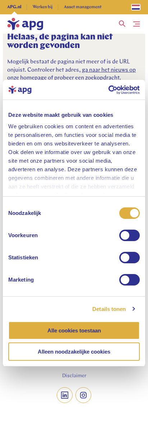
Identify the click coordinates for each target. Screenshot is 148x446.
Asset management (83, 7)
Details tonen (109, 309)
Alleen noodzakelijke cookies (74, 352)
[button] (122, 24)
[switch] (129, 235)
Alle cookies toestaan (74, 330)
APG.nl (14, 7)
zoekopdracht (102, 78)
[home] (25, 24)
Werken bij (42, 7)
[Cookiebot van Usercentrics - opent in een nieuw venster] (108, 90)
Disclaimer (74, 376)
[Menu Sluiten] (136, 24)
